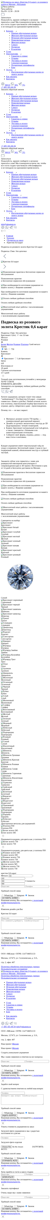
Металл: (5, 876)
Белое (3, 344)
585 (5, 349)
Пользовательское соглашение (14, 969)
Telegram (20, 895)
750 (12, 349)
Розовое (16, 344)
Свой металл (34, 344)
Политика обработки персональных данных (20, 967)
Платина (24, 344)
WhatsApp (8, 895)
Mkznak (15, 1044)
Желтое (10, 344)
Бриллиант (9, 358)
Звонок (31, 895)
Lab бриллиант (24, 358)
